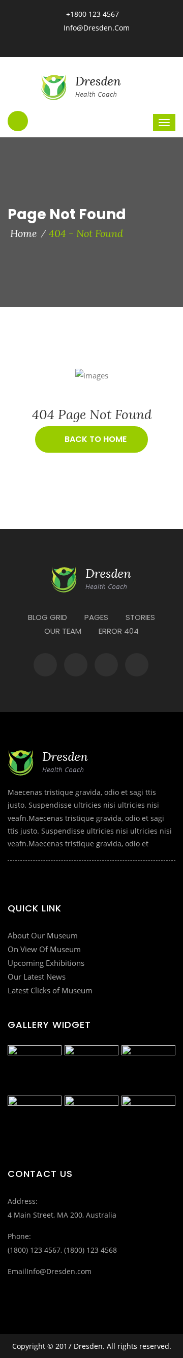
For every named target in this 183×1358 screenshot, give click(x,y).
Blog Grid (47, 617)
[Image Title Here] (35, 1069)
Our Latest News (37, 976)
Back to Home (95, 439)
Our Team (62, 631)
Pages (96, 617)
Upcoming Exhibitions (46, 963)
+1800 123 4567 (91, 14)
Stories (140, 617)
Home (23, 233)
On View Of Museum (44, 949)
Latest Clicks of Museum (50, 990)
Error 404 (119, 631)
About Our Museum (43, 935)
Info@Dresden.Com (97, 28)
